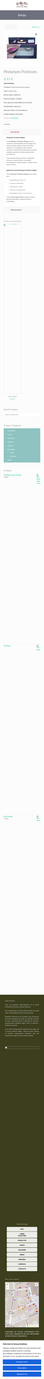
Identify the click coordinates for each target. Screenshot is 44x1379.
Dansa (9, 434)
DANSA (22, 1245)
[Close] (41, 1342)
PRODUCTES (22, 1240)
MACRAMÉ (22, 1250)
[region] (22, 1359)
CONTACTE (22, 1269)
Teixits (9, 460)
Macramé (10, 442)
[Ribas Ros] (22, 4)
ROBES (22, 1255)
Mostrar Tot (35, 27)
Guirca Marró (12, 396)
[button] (36, 34)
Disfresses (11, 438)
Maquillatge (14, 118)
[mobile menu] (41, 4)
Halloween (13, 456)
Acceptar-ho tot (22, 1362)
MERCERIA (22, 1259)
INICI (22, 1229)
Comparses (11, 431)
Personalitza (22, 1368)
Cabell (12, 452)
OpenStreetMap (33, 1326)
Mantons (10, 446)
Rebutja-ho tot (22, 1374)
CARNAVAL (22, 1264)
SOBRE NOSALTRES (22, 1235)
